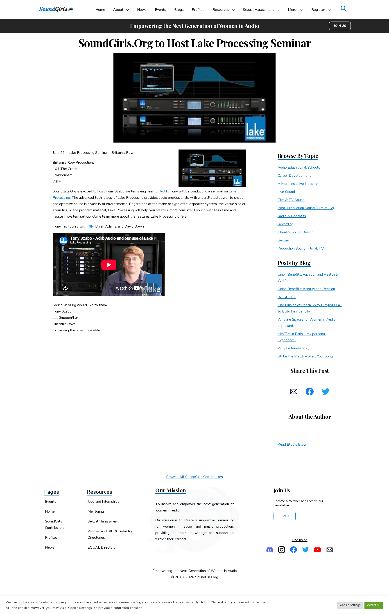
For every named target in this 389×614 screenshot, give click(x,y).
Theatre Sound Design (295, 232)
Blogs (179, 9)
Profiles (198, 9)
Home (100, 9)
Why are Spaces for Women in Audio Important (307, 322)
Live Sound (286, 191)
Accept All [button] (374, 605)
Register (318, 9)
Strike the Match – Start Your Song (305, 356)
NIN (90, 226)
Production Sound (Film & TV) (301, 248)
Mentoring (96, 511)
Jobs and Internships (103, 501)
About (118, 9)
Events (160, 9)
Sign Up (284, 516)
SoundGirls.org (206, 577)
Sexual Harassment (258, 9)
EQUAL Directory (101, 547)
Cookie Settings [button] (350, 605)
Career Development (294, 175)
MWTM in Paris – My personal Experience (302, 337)
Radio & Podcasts (292, 216)
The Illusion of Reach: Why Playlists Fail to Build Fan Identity (310, 308)
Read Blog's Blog (292, 444)
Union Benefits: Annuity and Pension (306, 288)
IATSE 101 (287, 297)
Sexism (283, 240)
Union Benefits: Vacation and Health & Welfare (308, 277)
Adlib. (165, 191)
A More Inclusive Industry (298, 183)
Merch (293, 9)
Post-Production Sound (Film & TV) (306, 207)
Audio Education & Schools (299, 167)
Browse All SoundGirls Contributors (194, 476)
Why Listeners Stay (293, 348)
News (142, 9)
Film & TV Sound (291, 199)
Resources (221, 9)
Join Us (340, 26)
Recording (285, 224)
